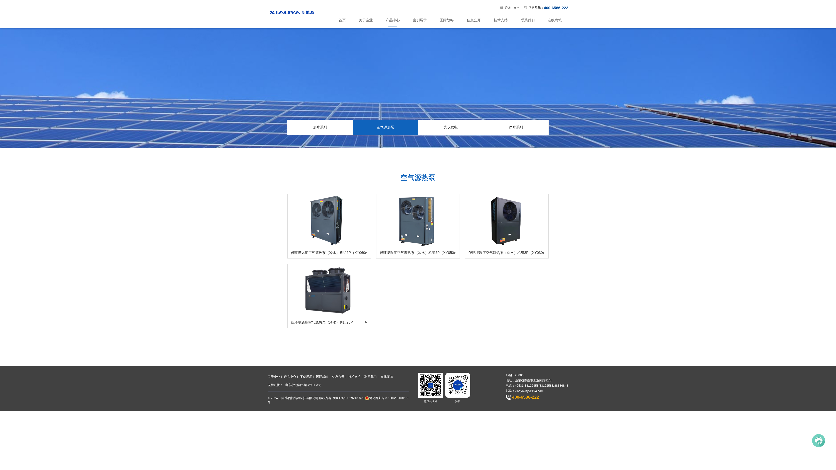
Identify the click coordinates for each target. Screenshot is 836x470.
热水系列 (320, 127)
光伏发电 (451, 127)
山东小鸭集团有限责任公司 (303, 385)
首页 (342, 20)
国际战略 (447, 20)
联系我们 (528, 20)
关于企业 (366, 20)
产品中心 (393, 20)
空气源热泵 (385, 127)
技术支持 (501, 20)
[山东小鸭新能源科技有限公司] (291, 11)
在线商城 (555, 20)
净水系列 (516, 127)
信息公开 (474, 20)
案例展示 (420, 20)
